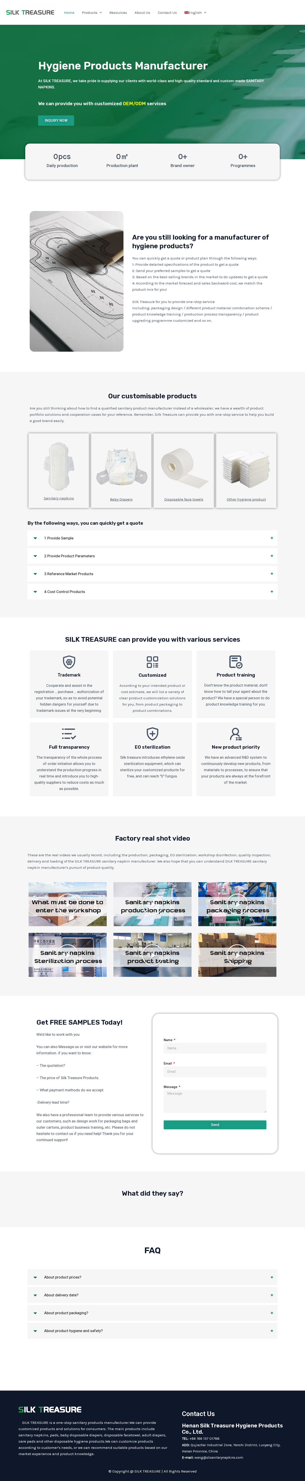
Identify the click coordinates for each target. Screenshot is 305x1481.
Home (69, 12)
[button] (67, 904)
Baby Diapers (121, 499)
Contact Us (167, 12)
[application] (99, 12)
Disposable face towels (183, 499)
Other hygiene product (246, 499)
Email (168, 1063)
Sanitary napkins (59, 498)
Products (89, 12)
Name (168, 1040)
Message (171, 1087)
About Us (142, 12)
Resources (118, 12)
